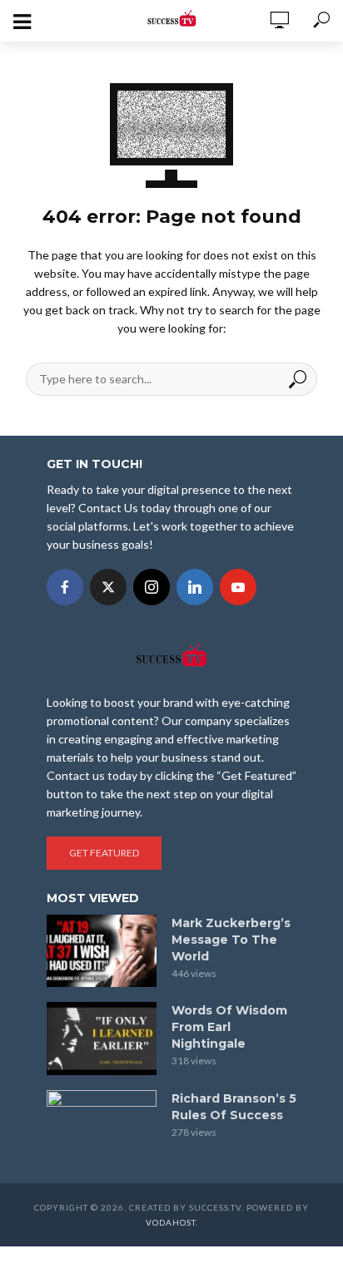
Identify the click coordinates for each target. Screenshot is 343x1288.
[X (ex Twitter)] (108, 587)
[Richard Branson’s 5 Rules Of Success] (102, 1126)
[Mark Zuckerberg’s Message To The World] (102, 951)
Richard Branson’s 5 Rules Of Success (234, 1107)
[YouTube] (238, 587)
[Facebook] (65, 587)
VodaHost (171, 1222)
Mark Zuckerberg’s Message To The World (231, 939)
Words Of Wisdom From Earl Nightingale (229, 1027)
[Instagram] (151, 587)
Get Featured (104, 852)
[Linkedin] (194, 587)
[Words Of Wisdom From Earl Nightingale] (102, 1038)
